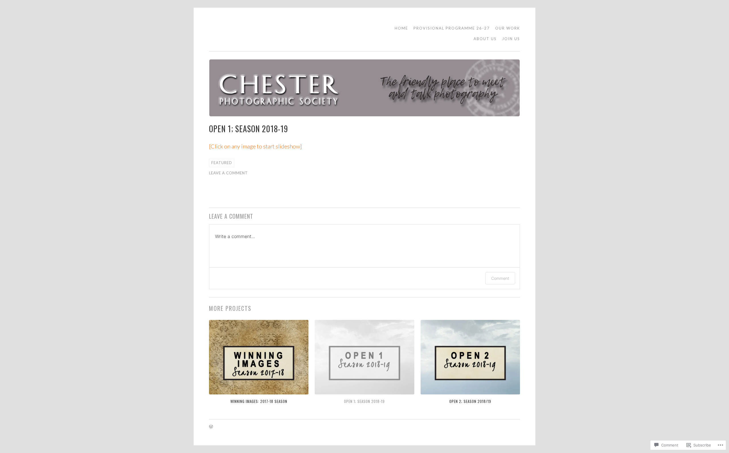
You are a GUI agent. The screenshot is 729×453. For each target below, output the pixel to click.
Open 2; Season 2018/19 (470, 401)
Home (401, 28)
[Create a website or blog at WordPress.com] (211, 427)
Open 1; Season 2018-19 (364, 401)
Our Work (507, 28)
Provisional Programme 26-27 (451, 28)
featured (221, 162)
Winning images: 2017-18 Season (258, 401)
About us (485, 38)
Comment (500, 278)
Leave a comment (228, 173)
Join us (511, 38)
